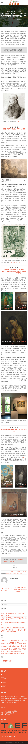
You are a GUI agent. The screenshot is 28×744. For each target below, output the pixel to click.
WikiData (18, 121)
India (10, 640)
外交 (6, 646)
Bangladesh (4, 640)
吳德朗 (24, 643)
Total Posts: (4, 686)
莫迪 (4, 653)
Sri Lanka (21, 640)
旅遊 (3, 651)
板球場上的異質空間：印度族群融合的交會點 (12, 627)
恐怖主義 (5, 649)
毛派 (14, 651)
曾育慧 (8, 651)
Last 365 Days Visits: (6, 679)
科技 (16, 651)
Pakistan (17, 640)
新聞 (20, 649)
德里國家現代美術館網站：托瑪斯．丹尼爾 (14, 129)
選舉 (12, 653)
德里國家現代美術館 (16, 262)
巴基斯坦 (22, 646)
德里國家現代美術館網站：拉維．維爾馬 (14, 269)
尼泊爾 (17, 646)
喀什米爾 (3, 646)
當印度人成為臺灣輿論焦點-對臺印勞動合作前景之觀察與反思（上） (14, 618)
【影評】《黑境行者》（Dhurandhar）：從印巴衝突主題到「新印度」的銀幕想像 (13, 630)
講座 (8, 653)
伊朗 (9, 643)
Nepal (13, 640)
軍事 (10, 653)
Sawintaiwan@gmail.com (13, 702)
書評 (5, 651)
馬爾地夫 (22, 653)
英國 (2, 653)
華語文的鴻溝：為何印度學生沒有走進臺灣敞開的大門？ (13, 623)
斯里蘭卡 (16, 649)
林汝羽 (11, 651)
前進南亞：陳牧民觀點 (11, 11)
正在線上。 (7, 661)
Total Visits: (4, 682)
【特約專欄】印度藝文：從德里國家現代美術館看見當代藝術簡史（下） (20, 589)
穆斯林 (18, 651)
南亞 (12, 643)
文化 (11, 649)
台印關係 (21, 643)
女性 (9, 646)
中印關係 (3, 643)
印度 (16, 11)
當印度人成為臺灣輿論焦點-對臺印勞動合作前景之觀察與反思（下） (14, 614)
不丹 (25, 640)
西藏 (6, 653)
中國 (6, 643)
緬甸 (21, 651)
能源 (25, 651)
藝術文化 (19, 11)
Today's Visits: (4, 674)
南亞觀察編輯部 (19, 19)
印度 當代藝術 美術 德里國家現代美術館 (14, 573)
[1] (9, 147)
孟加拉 (12, 646)
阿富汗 (15, 653)
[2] (24, 457)
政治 (8, 649)
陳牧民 (18, 653)
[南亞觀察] (14, 2)
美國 (23, 651)
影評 (2, 649)
